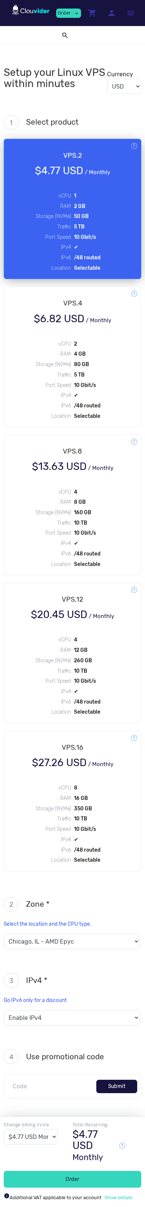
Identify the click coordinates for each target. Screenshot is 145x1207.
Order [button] (69, 13)
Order (72, 1179)
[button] (92, 13)
